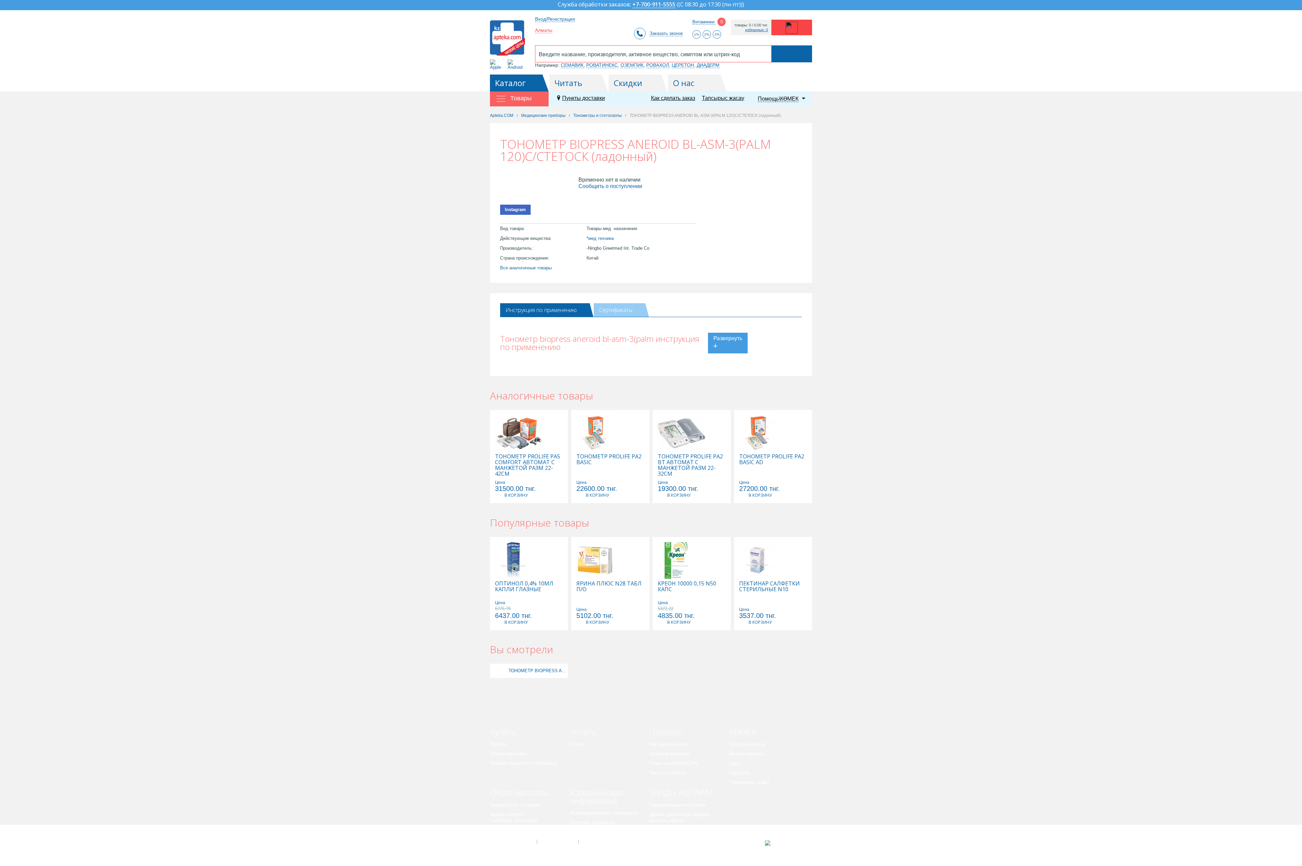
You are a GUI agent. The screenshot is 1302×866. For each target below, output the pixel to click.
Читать (568, 82)
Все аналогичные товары (526, 267)
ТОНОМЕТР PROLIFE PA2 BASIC (609, 459)
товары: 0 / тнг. (751, 25)
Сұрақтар (739, 772)
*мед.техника (600, 238)
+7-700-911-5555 (653, 5)
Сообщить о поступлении (610, 186)
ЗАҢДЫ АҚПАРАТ (681, 792)
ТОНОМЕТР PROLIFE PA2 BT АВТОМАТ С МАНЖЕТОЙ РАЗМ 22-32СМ (690, 465)
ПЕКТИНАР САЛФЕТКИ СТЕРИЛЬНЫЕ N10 (769, 586)
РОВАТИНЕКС (602, 65)
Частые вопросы (667, 772)
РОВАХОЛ (657, 65)
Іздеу (734, 763)
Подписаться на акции (515, 804)
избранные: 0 (756, 30)
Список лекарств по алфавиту (523, 763)
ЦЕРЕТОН (683, 65)
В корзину (516, 495)
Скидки (628, 82)
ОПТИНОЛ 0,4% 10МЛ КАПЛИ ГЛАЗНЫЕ (524, 586)
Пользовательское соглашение (604, 813)
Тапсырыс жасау (723, 98)
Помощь (665, 731)
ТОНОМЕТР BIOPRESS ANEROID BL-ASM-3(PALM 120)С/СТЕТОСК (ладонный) (537, 670)
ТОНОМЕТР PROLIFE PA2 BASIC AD (771, 459)
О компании (557, 841)
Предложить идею (510, 829)
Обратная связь (519, 792)
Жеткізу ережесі (746, 753)
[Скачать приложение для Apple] (497, 64)
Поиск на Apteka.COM (673, 763)
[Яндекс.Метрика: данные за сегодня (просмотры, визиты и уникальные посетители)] (784, 843)
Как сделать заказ (673, 98)
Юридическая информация (596, 796)
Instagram (515, 209)
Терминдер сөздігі (749, 782)
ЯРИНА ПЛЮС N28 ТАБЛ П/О (609, 586)
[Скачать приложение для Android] (516, 64)
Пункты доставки (583, 98)
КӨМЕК (742, 731)
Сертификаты (615, 310)
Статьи (577, 744)
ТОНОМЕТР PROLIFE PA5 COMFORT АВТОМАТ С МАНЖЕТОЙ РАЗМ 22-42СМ (527, 465)
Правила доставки (669, 753)
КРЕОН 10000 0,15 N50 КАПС (687, 586)
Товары (498, 744)
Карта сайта (599, 841)
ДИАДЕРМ (708, 65)
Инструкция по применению (541, 310)
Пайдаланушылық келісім (677, 804)
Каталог (510, 82)
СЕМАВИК (572, 65)
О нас (683, 82)
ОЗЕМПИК (632, 65)
